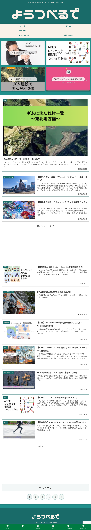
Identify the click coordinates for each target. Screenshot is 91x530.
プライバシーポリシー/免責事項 (45, 522)
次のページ (45, 487)
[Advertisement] (45, 244)
